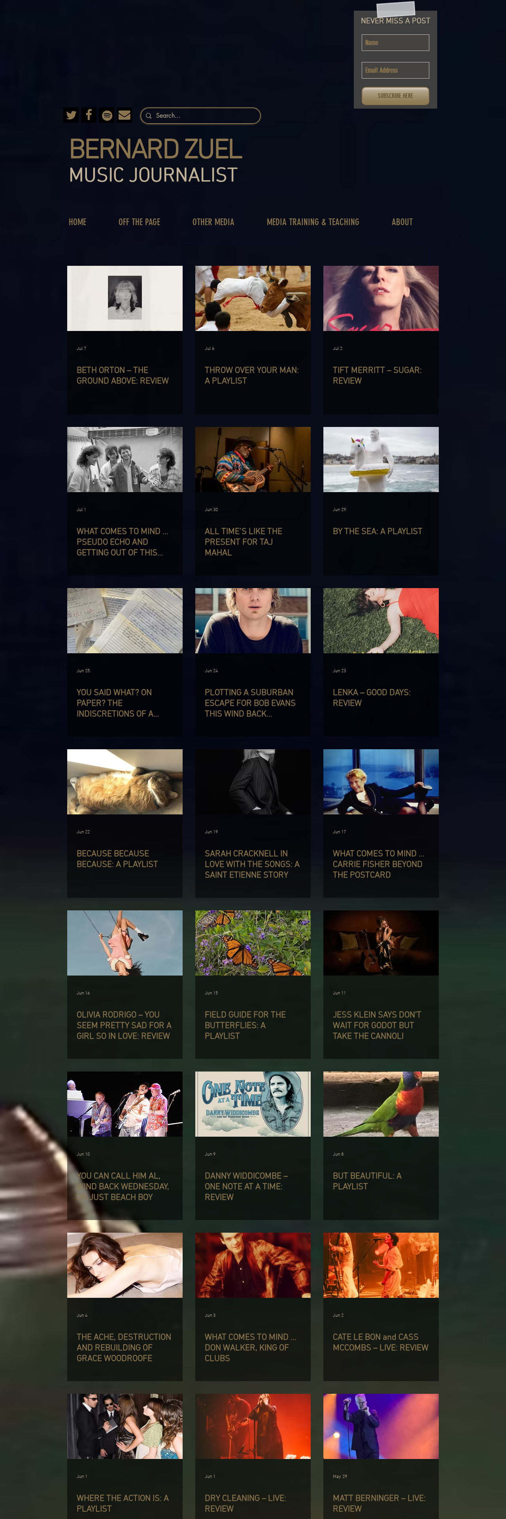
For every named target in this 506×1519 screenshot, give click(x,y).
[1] (124, 115)
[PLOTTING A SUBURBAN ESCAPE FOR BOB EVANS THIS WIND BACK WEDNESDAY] (253, 620)
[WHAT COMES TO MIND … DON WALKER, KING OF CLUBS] (253, 1265)
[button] (148, 222)
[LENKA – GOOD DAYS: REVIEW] (381, 620)
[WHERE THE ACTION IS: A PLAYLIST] (125, 1426)
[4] (106, 115)
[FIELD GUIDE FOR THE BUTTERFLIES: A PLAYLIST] (253, 943)
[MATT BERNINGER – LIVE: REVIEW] (381, 1426)
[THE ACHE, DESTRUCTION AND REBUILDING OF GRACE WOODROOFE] (125, 1265)
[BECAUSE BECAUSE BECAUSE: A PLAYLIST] (125, 781)
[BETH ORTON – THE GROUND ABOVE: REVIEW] (125, 298)
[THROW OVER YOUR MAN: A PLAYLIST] (253, 298)
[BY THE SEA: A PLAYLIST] (381, 459)
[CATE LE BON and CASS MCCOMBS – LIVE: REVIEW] (381, 1265)
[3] (71, 115)
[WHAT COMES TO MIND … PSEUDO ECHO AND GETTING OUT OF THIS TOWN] (125, 459)
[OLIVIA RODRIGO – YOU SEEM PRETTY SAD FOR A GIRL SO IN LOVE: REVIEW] (125, 943)
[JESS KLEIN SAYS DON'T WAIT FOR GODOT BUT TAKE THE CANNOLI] (381, 943)
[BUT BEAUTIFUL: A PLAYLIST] (381, 1104)
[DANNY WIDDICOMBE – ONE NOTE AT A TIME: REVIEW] (253, 1104)
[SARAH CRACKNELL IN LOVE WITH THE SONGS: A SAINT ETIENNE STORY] (253, 781)
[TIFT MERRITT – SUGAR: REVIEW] (381, 298)
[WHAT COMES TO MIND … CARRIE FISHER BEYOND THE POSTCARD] (381, 781)
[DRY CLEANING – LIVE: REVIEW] (253, 1426)
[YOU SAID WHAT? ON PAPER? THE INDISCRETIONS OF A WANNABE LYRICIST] (125, 620)
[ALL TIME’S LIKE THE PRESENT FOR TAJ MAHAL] (253, 459)
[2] (88, 115)
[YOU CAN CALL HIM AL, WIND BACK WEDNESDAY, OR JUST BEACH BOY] (125, 1104)
